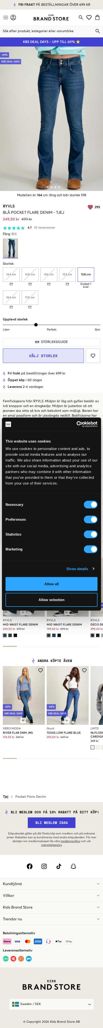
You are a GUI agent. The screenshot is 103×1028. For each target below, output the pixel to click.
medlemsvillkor (70, 841)
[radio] (86, 274)
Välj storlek (43, 356)
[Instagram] (44, 866)
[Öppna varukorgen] (98, 17)
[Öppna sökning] (81, 17)
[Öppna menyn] (5, 17)
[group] (51, 287)
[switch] (90, 519)
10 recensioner (44, 227)
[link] (51, 17)
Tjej (5, 796)
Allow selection (52, 599)
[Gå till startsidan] (51, 17)
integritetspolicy (51, 845)
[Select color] (5, 635)
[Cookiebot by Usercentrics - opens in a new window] (76, 424)
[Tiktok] (59, 866)
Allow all (51, 584)
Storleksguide (54, 342)
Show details (77, 569)
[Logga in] (13, 17)
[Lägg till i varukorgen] (23, 612)
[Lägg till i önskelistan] (93, 356)
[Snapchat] (73, 866)
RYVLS (9, 206)
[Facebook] (30, 866)
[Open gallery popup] (51, 119)
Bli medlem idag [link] (51, 822)
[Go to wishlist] (89, 17)
